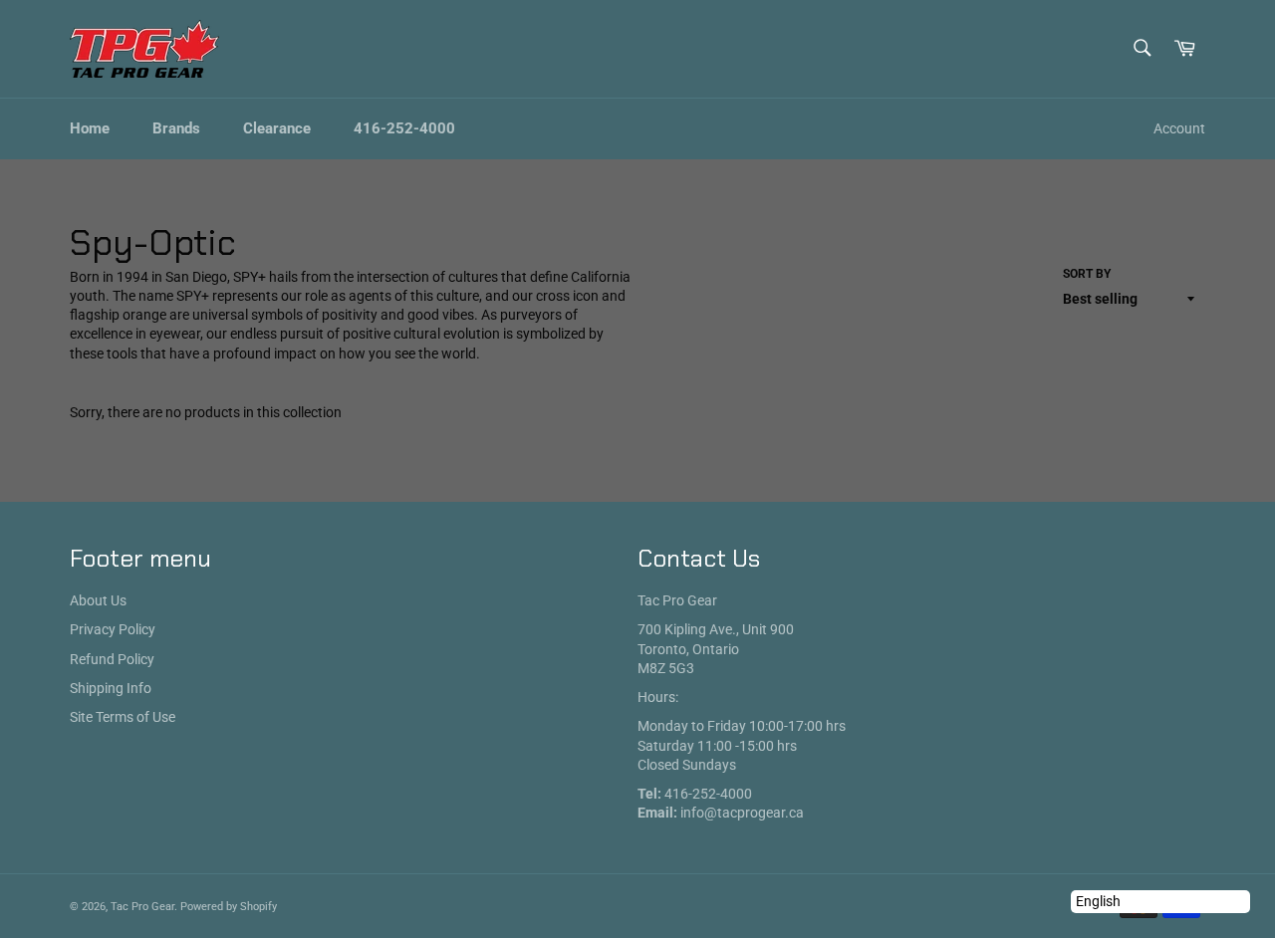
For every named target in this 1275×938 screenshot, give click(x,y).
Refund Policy (112, 659)
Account (1179, 128)
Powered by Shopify (228, 906)
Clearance (277, 128)
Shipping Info (110, 688)
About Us (98, 600)
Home (90, 128)
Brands (176, 128)
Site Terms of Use (122, 717)
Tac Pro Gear (142, 906)
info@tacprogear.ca (742, 813)
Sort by (1087, 274)
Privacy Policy (112, 629)
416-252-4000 (404, 128)
